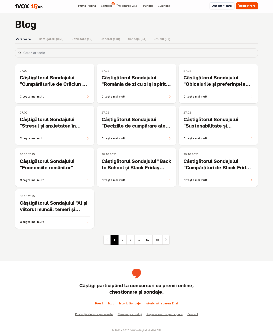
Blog (111, 303)
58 (157, 239)
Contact (192, 314)
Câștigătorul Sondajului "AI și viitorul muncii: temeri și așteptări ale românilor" (53, 209)
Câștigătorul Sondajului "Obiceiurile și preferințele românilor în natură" (214, 84)
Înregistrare (247, 5)
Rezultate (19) (82, 39)
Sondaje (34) (137, 39)
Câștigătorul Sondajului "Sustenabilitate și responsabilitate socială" (213, 125)
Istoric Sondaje (130, 303)
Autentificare (222, 5)
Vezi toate (23, 39)
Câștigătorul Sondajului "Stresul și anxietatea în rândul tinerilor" (48, 125)
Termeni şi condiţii (130, 314)
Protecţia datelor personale (94, 314)
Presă (99, 303)
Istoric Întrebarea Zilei (161, 303)
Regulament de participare (164, 314)
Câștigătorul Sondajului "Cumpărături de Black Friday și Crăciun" (217, 167)
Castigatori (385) (51, 39)
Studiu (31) (162, 39)
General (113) (110, 39)
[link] (107, 240)
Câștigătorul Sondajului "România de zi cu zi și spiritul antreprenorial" (136, 84)
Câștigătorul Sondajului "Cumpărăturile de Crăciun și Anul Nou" (53, 84)
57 (147, 239)
